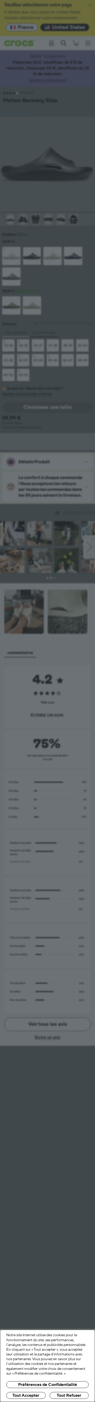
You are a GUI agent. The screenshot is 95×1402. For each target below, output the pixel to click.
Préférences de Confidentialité (47, 1384)
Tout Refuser (69, 1395)
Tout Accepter (25, 1395)
